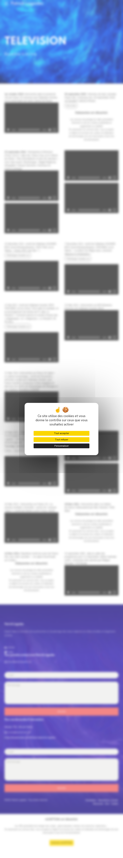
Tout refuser (61, 439)
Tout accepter (61, 433)
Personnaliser (61, 446)
